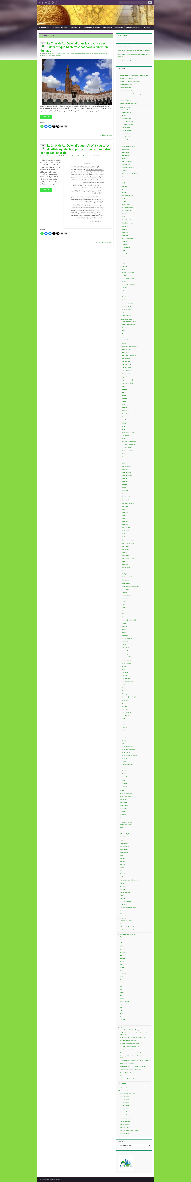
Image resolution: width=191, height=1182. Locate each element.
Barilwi (124, 392)
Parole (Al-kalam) (124, 1001)
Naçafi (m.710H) (126, 663)
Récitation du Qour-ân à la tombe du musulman (133, 1067)
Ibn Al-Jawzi (125, 509)
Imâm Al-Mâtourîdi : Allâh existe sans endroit (130, 61)
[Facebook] (42, 2)
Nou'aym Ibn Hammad (128, 272)
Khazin (124, 611)
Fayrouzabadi (125, 435)
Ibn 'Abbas (125, 214)
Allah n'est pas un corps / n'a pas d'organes (132, 94)
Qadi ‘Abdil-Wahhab (127, 681)
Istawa (122, 983)
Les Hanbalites (124, 805)
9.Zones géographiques (124, 1091)
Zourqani (124, 786)
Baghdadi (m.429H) (127, 380)
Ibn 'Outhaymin (124, 849)
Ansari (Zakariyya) (127, 371)
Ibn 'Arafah (125, 491)
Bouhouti (124, 408)
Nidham (124, 669)
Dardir (123, 429)
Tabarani (124, 288)
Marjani (124, 629)
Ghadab (122, 980)
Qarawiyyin (123, 811)
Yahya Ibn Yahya (126, 309)
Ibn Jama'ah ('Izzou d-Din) (129, 558)
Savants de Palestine (125, 1112)
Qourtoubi (125, 709)
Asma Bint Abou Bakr (128, 167)
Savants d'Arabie (124, 1099)
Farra (123, 198)
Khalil (123, 604)
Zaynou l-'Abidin (126, 315)
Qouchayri (125, 700)
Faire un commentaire (105, 242)
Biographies (107, 27)
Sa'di (123, 721)
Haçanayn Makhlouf (127, 451)
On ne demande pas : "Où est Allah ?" (130, 1053)
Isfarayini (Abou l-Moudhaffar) (130, 586)
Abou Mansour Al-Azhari (128, 146)
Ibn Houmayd (125, 549)
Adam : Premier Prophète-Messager (130, 1030)
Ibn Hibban (125, 226)
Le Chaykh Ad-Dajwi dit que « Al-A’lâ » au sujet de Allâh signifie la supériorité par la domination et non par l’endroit (76, 149)
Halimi (123, 457)
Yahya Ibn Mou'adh (127, 303)
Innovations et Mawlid (92, 27)
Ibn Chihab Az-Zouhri (127, 223)
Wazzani (124, 777)
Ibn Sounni (125, 235)
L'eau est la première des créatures (129, 1047)
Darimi (124, 192)
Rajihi (121, 895)
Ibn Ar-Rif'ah (125, 512)
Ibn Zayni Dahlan (126, 583)
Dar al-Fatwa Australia (126, 793)
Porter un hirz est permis (127, 1063)
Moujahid (124, 263)
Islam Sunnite (44, 27)
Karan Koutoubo (126, 595)
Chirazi (124, 423)
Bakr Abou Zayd (124, 834)
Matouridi (124, 257)
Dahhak (124, 189)
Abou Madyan (126, 358)
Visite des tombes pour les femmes (129, 1076)
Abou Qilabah (125, 149)
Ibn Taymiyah (123, 865)
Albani (121, 831)
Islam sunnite (122, 35)
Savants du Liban (124, 1124)
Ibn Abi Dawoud (126, 220)
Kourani (124, 617)
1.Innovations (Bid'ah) (126, 921)
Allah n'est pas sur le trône (127, 91)
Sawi (123, 743)
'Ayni (123, 331)
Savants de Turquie (125, 1121)
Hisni (123, 463)
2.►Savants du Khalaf (63, 53)
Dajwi (103, 53)
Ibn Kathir (122, 861)
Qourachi (124, 706)
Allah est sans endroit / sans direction (92, 53)
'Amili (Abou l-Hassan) (126, 824)
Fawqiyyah (123, 974)
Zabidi (123, 780)
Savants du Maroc (125, 1127)
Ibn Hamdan (125, 546)
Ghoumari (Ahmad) (127, 448)
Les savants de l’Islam (60, 27)
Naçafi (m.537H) (126, 660)
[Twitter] (46, 2)
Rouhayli (122, 898)
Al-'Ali (121, 946)
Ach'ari (124, 158)
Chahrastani (125, 414)
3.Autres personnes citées (125, 822)
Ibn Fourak (125, 537)
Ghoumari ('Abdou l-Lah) (128, 444)
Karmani (124, 598)
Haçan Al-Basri (126, 204)
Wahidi (124, 774)
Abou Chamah (126, 349)
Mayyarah (125, 635)
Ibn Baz (122, 855)
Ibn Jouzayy (125, 564)
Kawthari (124, 601)
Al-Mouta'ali (123, 964)
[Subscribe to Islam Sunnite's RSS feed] (40, 2)
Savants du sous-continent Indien (129, 1130)
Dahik (121, 971)
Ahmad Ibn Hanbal (127, 161)
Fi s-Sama (122, 977)
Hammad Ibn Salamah (128, 207)
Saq (121, 1011)
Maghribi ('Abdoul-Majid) (129, 620)
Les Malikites (90, 155)
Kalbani (122, 868)
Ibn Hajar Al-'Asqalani (128, 540)
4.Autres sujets (122, 918)
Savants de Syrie (124, 1115)
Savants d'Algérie (124, 1096)
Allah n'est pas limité (125, 88)
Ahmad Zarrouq (126, 364)
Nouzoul (122, 998)
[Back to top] (186, 1177)
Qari (123, 688)
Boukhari (124, 180)
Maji (121, 995)
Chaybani (124, 186)
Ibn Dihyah (125, 534)
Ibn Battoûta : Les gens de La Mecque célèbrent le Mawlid (134, 50)
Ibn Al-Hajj (125, 506)
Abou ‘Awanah (126, 155)
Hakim (123, 454)
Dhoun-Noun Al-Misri (128, 195)
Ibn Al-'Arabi (125, 500)
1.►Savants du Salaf (52, 53)
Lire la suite (46, 116)
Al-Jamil (122, 961)
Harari (123, 460)
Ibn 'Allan (124, 484)
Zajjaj (123, 312)
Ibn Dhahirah (125, 531)
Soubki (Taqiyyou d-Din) (128, 749)
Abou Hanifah (125, 140)
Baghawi (124, 377)
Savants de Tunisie (125, 1118)
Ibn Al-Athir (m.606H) (128, 503)
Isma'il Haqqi (125, 589)
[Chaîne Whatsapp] (56, 2)
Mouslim (124, 266)
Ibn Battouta (125, 521)
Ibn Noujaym (125, 571)
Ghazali (124, 438)
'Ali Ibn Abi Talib (126, 118)
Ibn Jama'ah (125, 555)
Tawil (123, 768)
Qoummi (122, 889)
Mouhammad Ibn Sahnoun (129, 260)
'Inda (121, 940)
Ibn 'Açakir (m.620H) (127, 475)
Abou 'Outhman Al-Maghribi (129, 346)
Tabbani (124, 761)
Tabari (123, 291)
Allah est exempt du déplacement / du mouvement (134, 75)
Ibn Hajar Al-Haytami (128, 543)
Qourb (121, 1004)
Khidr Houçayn (126, 614)
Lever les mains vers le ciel (127, 1050)
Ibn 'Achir (124, 478)
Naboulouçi (125, 654)
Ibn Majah (125, 232)
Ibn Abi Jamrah (126, 497)
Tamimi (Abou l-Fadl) (127, 765)
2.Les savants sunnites (124, 107)
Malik (123, 251)
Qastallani (124, 691)
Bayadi (124, 395)
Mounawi (124, 645)
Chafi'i (123, 183)
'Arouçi (124, 328)
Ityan (121, 986)
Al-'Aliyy (122, 949)
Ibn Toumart (125, 580)
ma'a (121, 992)
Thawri (124, 297)
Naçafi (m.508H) (126, 657)
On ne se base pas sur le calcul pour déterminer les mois (135, 1060)
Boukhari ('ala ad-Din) (128, 411)
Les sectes (119, 27)
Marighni (124, 626)
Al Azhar (72, 53)
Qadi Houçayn (126, 678)
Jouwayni (124, 592)
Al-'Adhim (122, 943)
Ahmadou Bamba (127, 368)
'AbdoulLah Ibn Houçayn (128, 324)
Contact (147, 27)
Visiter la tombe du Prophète (128, 1079)
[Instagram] (49, 2)
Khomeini (122, 871)
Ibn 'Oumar (125, 217)
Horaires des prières (133, 27)
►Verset (122, 1023)
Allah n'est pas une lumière (127, 97)
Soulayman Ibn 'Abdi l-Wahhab (130, 755)
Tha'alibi (124, 771)
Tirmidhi (124, 300)
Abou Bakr (125, 134)
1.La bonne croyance (123, 73)
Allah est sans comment (126, 78)
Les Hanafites (123, 802)
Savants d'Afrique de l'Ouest (127, 1093)
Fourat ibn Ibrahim (125, 843)
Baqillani (124, 389)
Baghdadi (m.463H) (127, 383)
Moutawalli (125, 651)
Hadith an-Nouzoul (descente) (128, 1040)
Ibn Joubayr (125, 561)
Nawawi (124, 666)
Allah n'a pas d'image (126, 84)
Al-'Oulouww (78, 53)
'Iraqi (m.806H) (126, 340)
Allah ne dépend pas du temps (128, 103)
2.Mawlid (122, 924)
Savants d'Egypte (50, 55)
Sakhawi (124, 725)
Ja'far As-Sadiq (126, 241)
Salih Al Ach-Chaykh (125, 901)
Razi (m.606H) (126, 715)
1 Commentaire (107, 135)
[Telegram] (53, 2)
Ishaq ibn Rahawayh (127, 238)
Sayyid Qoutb (123, 905)
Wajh (121, 1014)
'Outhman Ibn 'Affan (127, 124)
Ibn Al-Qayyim (124, 852)
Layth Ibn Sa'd (126, 247)
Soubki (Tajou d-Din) (127, 746)
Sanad (123, 734)
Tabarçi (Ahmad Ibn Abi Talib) (128, 908)
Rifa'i (123, 718)
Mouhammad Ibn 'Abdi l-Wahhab (129, 880)
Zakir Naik (122, 914)
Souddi (124, 281)
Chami (123, 417)
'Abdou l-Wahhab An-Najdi (129, 321)
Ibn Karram (123, 858)
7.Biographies (122, 1083)
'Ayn (121, 937)
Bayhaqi (124, 401)
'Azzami (124, 334)
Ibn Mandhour (126, 568)
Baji (123, 386)
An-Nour (122, 967)
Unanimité (58, 55)
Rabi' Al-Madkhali (125, 892)
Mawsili (124, 632)
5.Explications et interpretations (127, 934)
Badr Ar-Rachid (126, 374)
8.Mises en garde (122, 1087)
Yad (121, 1017)
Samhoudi (124, 731)
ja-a (121, 989)
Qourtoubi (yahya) (127, 712)
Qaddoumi (125, 672)
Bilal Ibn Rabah (126, 177)
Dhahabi (122, 837)
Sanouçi (124, 737)
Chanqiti (124, 420)
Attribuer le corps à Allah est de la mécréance (132, 1037)
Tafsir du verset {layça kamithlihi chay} (130, 1070)
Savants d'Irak (124, 1109)
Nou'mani (122, 886)
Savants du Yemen (125, 1133)
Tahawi (124, 294)
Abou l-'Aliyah (125, 143)
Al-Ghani (122, 958)
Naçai (123, 269)
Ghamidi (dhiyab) (124, 846)
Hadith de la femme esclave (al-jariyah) (131, 1044)
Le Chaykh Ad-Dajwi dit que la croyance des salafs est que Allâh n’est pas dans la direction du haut (74, 46)
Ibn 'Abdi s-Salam (126, 466)
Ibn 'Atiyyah (125, 494)
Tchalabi (122, 911)
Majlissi (122, 877)
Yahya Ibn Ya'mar (126, 306)
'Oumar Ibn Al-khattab (128, 121)
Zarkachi (124, 783)
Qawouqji (124, 694)
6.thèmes (120, 1027)
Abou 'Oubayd (126, 127)
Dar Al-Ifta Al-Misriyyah (126, 796)
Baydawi (124, 398)
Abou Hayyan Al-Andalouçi (129, 355)
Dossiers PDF (76, 27)
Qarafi (123, 685)
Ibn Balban (125, 515)
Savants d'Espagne (125, 1106)
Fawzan (122, 840)
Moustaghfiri (125, 648)
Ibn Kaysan (125, 229)
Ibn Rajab (124, 574)
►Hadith (122, 1020)
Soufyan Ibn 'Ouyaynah (128, 284)
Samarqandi (125, 728)
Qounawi (124, 703)
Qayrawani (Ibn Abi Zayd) (129, 697)
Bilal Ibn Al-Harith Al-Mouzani (130, 174)
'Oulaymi (124, 343)
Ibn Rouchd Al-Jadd (127, 577)
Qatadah (124, 275)
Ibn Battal (124, 518)
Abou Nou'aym (126, 361)
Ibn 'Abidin (125, 469)
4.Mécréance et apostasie (127, 930)
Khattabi (124, 608)
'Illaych (124, 337)
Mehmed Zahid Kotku (128, 638)
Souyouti (124, 758)
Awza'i (124, 171)
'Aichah (124, 115)
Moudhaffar (125, 641)
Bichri (123, 404)
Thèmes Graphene (55, 1179)
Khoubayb (124, 244)
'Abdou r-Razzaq (126, 112)
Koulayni (122, 874)
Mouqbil (122, 883)
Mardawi (124, 623)
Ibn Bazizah (125, 524)
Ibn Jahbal (124, 552)
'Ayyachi (122, 828)
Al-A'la (61, 155)
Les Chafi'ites (123, 799)
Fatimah (124, 201)
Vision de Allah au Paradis (127, 1073)
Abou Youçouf (125, 152)
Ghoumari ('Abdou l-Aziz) (129, 441)
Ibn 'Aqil (124, 488)
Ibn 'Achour (125, 481)
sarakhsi (124, 740)
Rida (121, 1007)
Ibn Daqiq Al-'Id (126, 528)
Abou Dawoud (126, 137)
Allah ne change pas (125, 100)
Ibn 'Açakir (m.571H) (127, 472)
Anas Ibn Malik (126, 164)
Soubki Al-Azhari (126, 752)
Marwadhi (125, 254)
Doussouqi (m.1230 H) (128, 432)
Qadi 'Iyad (124, 675)
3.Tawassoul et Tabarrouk (127, 927)
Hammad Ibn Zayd (127, 211)
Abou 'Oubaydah (126, 131)
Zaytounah (123, 818)
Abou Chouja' (125, 352)
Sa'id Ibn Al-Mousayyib (128, 278)
